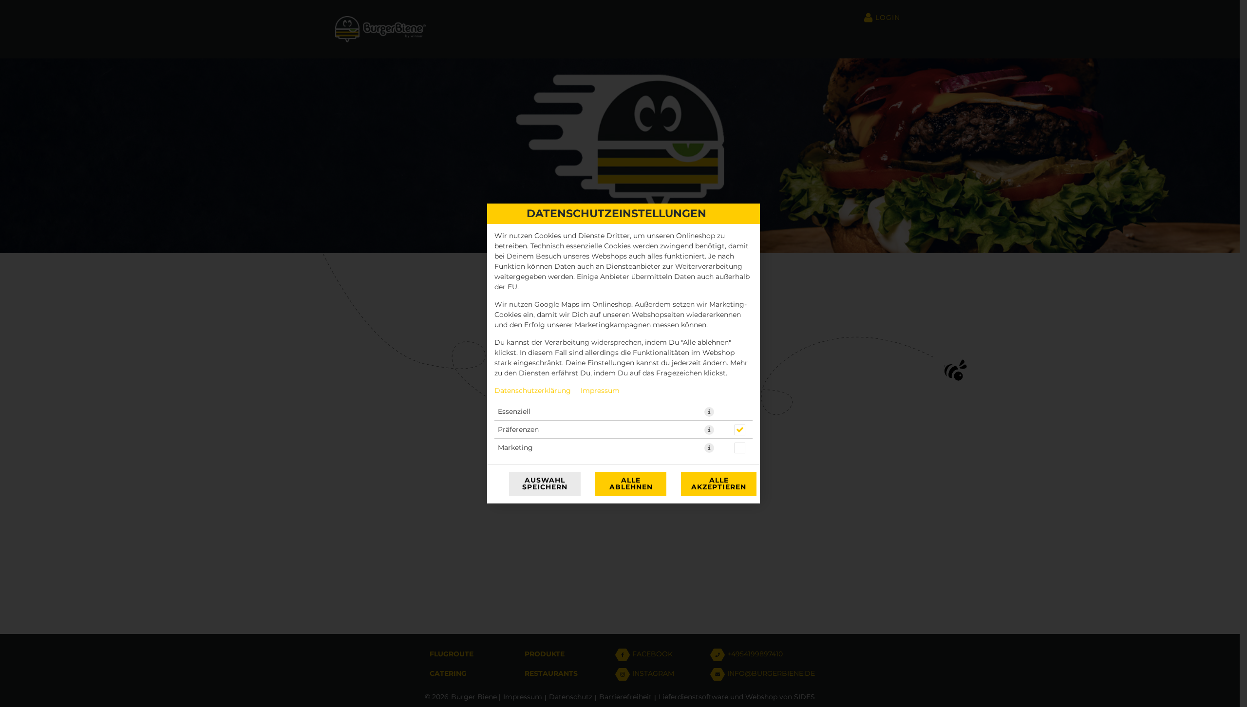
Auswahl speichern (544, 484)
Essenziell (514, 412)
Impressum (600, 391)
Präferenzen (518, 430)
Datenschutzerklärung (532, 391)
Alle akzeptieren (718, 484)
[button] (709, 412)
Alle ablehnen (631, 484)
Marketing (515, 448)
